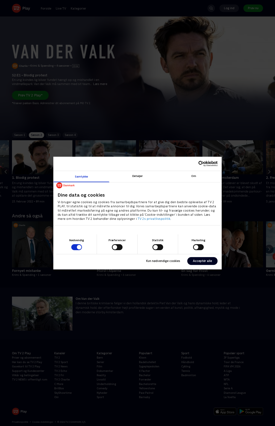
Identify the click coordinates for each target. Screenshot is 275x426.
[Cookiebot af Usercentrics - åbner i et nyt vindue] (201, 163)
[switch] (117, 247)
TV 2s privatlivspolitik (154, 219)
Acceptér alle (202, 261)
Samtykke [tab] (81, 176)
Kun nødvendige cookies (163, 261)
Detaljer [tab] (137, 175)
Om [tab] (193, 175)
